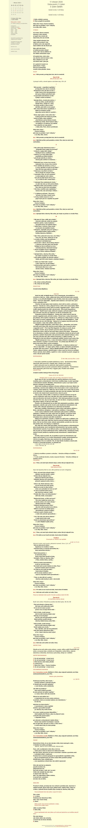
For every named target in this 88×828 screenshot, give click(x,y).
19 (18, 10)
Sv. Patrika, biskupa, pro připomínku (19, 23)
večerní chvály (14, 33)
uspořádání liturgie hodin (16, 41)
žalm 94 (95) (65, 595)
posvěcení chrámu (15, 44)
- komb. (19, 28)
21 (22, 10)
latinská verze (14, 46)
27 (20, 12)
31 (15, 14)
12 (18, 9)
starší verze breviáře (15, 49)
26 (19, 12)
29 (11, 14)
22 (11, 12)
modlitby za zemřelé (15, 42)
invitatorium (13, 25)
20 (20, 10)
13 (20, 9)
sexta (12, 30)
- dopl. (15, 29)
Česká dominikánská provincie (62, 826)
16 (13, 10)
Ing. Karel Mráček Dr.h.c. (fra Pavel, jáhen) (63, 825)
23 (13, 12)
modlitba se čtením (15, 27)
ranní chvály (13, 28)
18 (17, 10)
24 (15, 12)
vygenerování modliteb (16, 39)
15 (11, 10)
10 (15, 9)
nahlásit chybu (14, 51)
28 (22, 12)
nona (12, 32)
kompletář (13, 34)
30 (13, 14)
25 (17, 12)
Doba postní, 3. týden (16, 21)
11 (17, 9)
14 (22, 9)
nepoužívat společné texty (17, 38)
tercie (12, 29)
